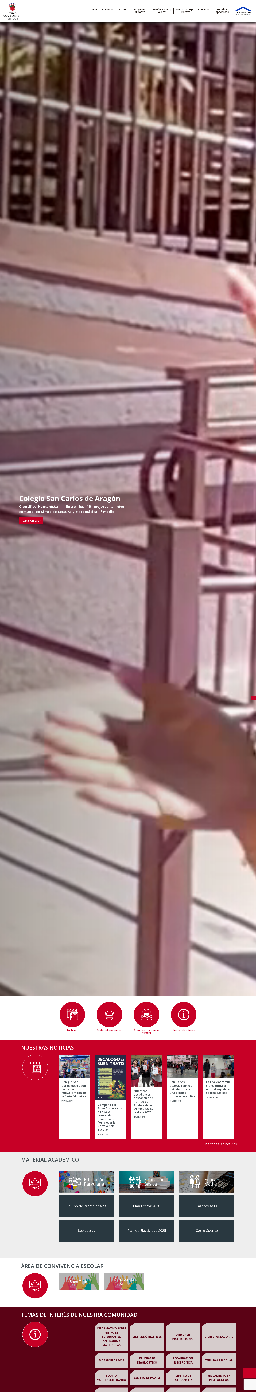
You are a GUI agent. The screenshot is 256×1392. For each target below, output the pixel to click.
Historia (121, 9)
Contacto (203, 9)
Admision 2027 (31, 520)
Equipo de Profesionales (86, 1206)
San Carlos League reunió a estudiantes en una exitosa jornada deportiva (182, 1089)
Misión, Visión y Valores (162, 10)
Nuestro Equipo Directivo (185, 10)
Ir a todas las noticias (220, 1144)
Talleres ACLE (207, 1206)
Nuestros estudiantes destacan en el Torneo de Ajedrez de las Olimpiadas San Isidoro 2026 (144, 1101)
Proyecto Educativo (139, 10)
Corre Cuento (207, 1230)
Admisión (107, 9)
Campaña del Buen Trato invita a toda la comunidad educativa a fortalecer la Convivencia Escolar (110, 1117)
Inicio (95, 9)
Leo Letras (86, 1230)
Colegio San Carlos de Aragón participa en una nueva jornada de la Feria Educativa (73, 1089)
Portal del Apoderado (222, 10)
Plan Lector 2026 (146, 1206)
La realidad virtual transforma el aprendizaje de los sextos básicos (219, 1087)
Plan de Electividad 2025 (146, 1230)
